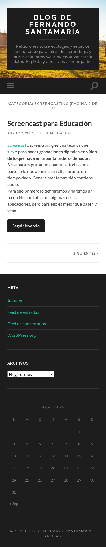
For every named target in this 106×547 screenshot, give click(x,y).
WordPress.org (21, 335)
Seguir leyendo (26, 225)
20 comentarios (55, 133)
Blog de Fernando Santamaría (53, 24)
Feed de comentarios (26, 323)
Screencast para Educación (49, 123)
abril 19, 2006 (20, 133)
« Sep (14, 503)
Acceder (15, 300)
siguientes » (86, 253)
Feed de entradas (23, 312)
